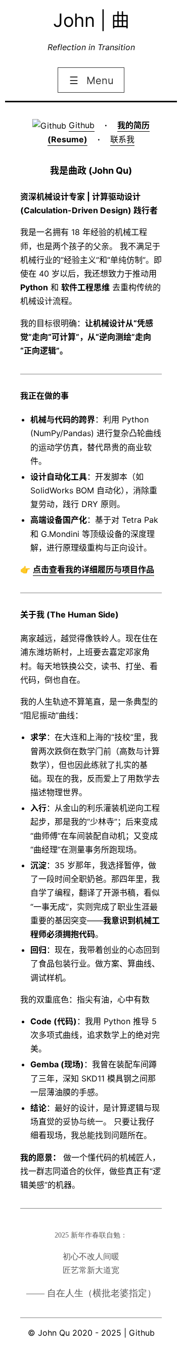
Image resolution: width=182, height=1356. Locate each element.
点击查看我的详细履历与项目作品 (93, 569)
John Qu (54, 1333)
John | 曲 (91, 20)
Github (82, 125)
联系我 (122, 139)
